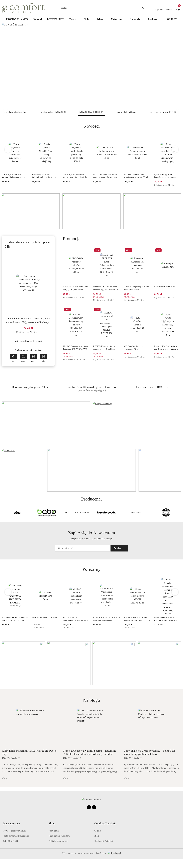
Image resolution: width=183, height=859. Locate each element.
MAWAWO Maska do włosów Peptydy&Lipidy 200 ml (75, 288)
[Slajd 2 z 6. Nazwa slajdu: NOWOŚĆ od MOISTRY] (91, 66)
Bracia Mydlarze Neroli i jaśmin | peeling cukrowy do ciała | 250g (44, 176)
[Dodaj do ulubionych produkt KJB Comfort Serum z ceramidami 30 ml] (147, 310)
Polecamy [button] (91, 569)
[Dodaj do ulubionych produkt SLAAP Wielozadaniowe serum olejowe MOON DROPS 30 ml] (147, 581)
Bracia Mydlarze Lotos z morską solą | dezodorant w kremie (13, 176)
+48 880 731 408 (10, 841)
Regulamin (54, 831)
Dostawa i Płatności (103, 841)
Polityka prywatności (58, 841)
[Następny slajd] (175, 65)
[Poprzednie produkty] (8, 149)
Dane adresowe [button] (11, 823)
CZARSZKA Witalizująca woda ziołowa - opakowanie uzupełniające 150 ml (106, 619)
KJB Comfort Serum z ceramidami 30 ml (133, 347)
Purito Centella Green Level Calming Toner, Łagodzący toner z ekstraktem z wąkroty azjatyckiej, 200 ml (166, 619)
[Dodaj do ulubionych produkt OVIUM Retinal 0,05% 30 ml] (56, 581)
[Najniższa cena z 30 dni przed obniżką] (180, 185)
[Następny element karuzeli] (180, 512)
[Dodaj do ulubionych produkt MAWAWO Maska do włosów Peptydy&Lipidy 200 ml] (86, 250)
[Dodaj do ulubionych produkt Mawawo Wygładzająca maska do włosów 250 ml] (147, 250)
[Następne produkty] (175, 149)
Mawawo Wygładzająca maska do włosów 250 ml (136, 288)
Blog (96, 836)
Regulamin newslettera (59, 836)
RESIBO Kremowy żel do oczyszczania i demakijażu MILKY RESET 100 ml (104, 348)
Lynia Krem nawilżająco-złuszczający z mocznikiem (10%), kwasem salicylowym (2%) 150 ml (28, 320)
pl (143, 8)
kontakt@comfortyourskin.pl (16, 836)
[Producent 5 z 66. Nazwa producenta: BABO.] (47, 512)
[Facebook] (89, 807)
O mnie (97, 831)
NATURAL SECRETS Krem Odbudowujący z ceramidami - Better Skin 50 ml (106, 288)
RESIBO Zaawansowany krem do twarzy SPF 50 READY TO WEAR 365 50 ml (76, 348)
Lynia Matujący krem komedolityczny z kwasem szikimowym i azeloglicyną (165, 176)
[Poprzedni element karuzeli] (3, 512)
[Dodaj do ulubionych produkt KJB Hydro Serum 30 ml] (178, 250)
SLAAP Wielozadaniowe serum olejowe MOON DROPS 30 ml (137, 618)
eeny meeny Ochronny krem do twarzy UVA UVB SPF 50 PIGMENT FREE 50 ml (15, 619)
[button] (155, 19)
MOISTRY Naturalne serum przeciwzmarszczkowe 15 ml (105, 175)
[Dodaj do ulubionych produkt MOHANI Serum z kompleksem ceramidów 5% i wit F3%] (86, 581)
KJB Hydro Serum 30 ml (164, 287)
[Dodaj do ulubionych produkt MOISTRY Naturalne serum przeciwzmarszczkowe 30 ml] (147, 138)
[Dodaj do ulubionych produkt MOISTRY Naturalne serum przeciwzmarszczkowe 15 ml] (117, 138)
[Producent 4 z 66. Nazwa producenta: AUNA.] (17, 512)
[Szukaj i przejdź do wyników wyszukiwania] (123, 8)
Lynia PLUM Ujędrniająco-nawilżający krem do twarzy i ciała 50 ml (166, 348)
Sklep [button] (52, 823)
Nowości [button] (91, 126)
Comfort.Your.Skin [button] (105, 823)
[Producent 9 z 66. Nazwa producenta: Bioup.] (166, 512)
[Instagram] (94, 807)
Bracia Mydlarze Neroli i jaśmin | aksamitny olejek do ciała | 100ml (75, 176)
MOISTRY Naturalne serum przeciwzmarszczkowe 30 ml (136, 175)
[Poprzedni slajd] (8, 65)
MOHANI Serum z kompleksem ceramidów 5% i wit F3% (75, 619)
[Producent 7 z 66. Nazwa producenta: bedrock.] (106, 512)
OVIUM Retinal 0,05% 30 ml (44, 617)
